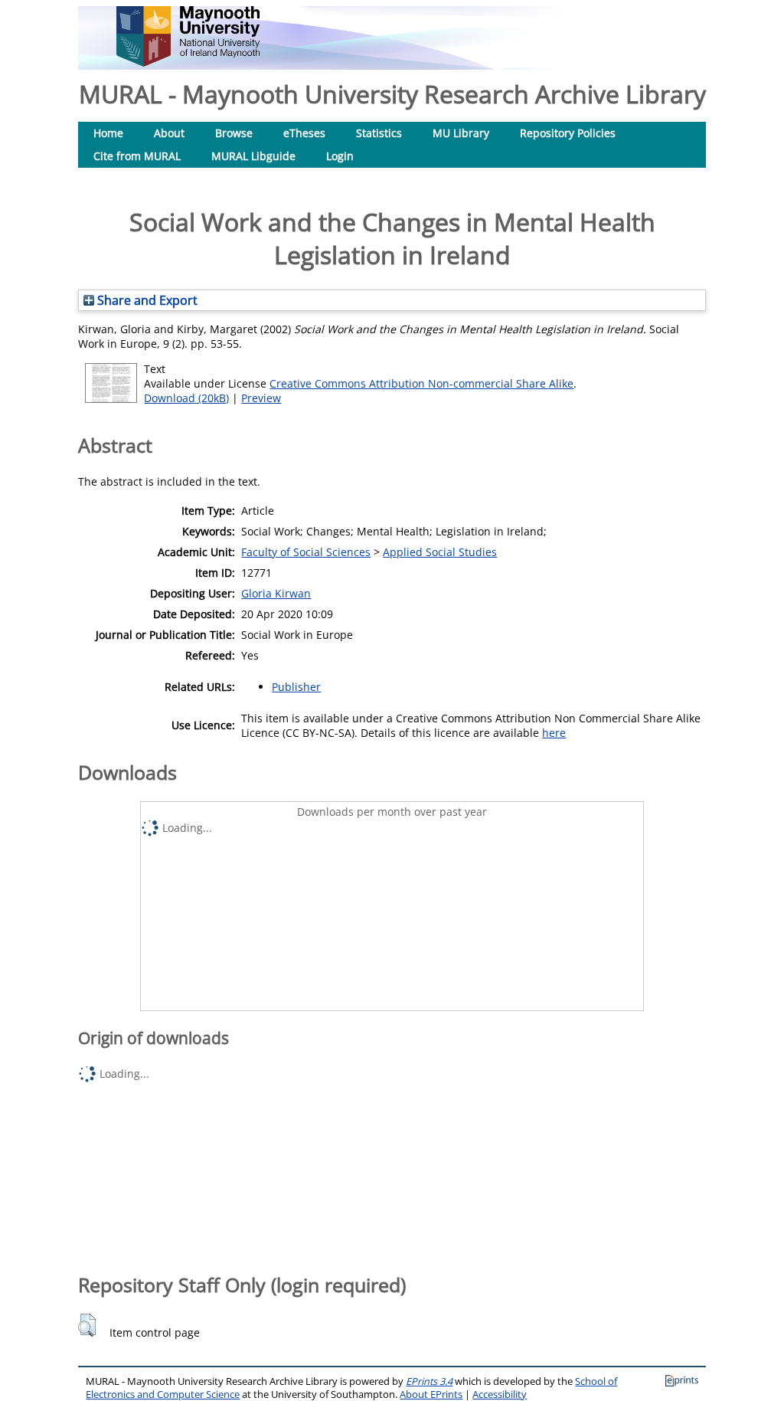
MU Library (461, 133)
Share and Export (146, 300)
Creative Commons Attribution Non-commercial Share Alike (421, 383)
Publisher (296, 686)
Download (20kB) (186, 398)
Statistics (379, 133)
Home (108, 133)
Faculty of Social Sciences (306, 552)
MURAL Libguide (253, 156)
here (554, 732)
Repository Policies (568, 133)
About (169, 133)
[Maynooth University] (188, 62)
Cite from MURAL (137, 156)
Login (340, 156)
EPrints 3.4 (429, 1381)
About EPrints (431, 1394)
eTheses (304, 133)
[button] (87, 1325)
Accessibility (499, 1394)
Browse (234, 133)
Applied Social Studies (440, 552)
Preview (261, 398)
